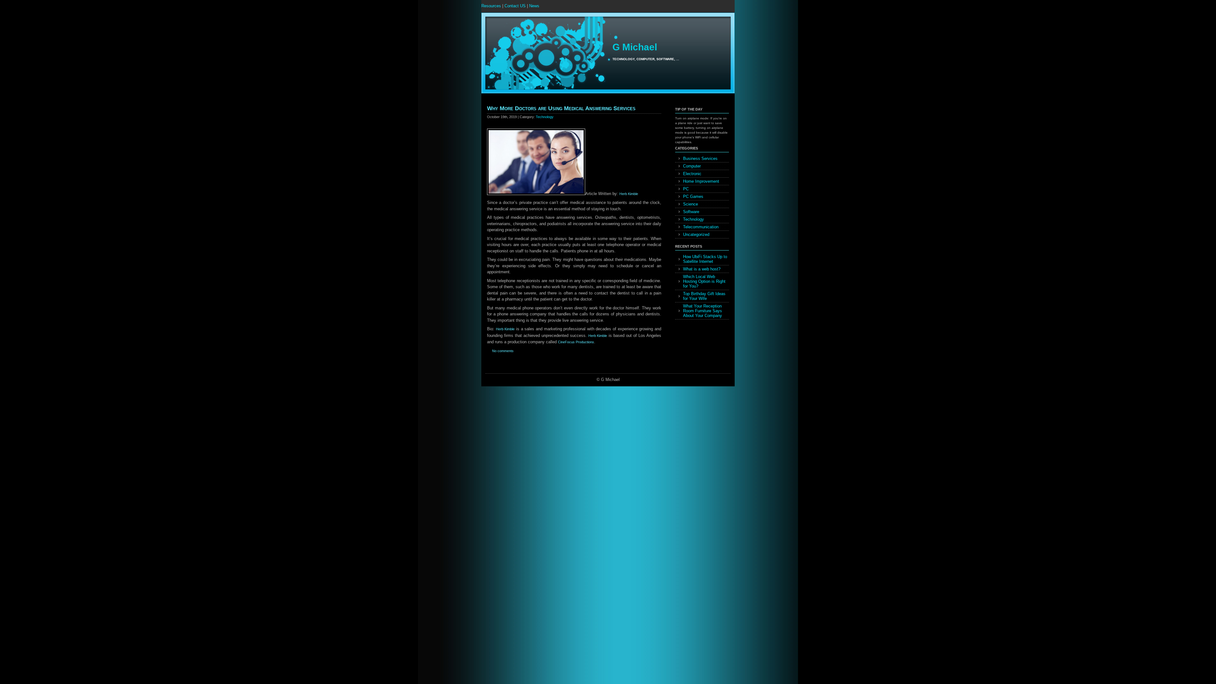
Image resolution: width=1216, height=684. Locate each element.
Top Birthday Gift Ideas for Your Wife (704, 296)
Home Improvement (701, 181)
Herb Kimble (628, 194)
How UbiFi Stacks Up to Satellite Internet (705, 259)
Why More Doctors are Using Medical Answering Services (561, 108)
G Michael (634, 47)
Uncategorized (696, 234)
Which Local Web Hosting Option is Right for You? (704, 281)
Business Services (700, 158)
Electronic (692, 173)
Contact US (515, 5)
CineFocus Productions (576, 342)
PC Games (693, 196)
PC (686, 189)
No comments (503, 351)
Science (690, 204)
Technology (545, 117)
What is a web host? (701, 269)
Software (691, 211)
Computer (692, 166)
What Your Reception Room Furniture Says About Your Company (702, 311)
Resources (491, 5)
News (534, 5)
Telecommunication (701, 227)
